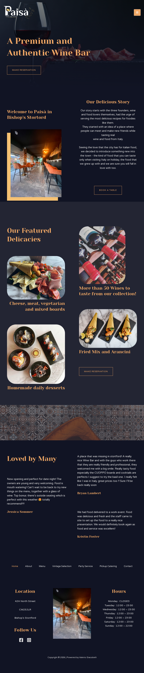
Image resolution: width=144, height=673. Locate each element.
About (28, 566)
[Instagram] (29, 640)
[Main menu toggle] (137, 12)
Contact (128, 566)
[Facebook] (21, 640)
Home (15, 566)
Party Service (85, 566)
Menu (42, 566)
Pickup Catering (108, 566)
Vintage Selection (61, 566)
